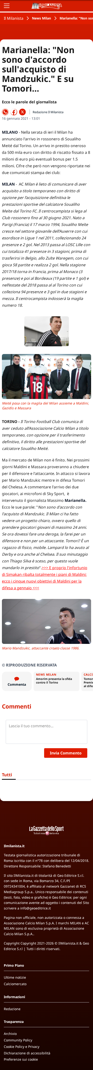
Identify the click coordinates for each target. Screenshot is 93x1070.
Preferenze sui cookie (21, 1059)
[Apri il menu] (7, 6)
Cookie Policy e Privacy (21, 1046)
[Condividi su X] (22, 112)
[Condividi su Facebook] (13, 112)
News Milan (41, 18)
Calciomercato (15, 984)
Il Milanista (13, 18)
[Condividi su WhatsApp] (5, 112)
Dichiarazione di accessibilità (27, 1053)
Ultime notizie (15, 977)
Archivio (10, 1033)
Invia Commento (66, 753)
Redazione (12, 1009)
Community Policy (18, 1040)
